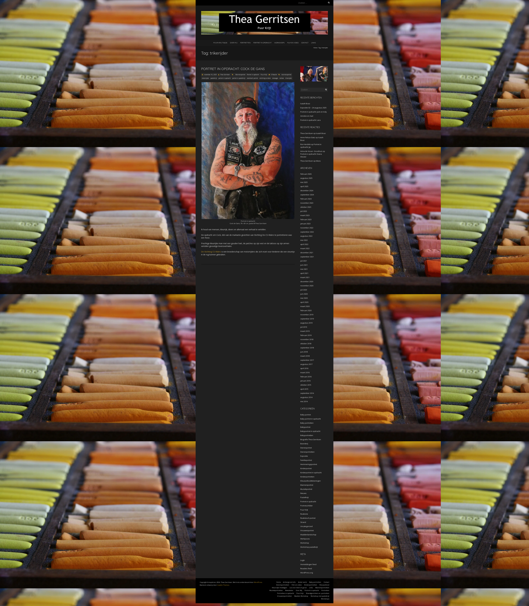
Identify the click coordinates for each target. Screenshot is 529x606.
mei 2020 (304, 298)
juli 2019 (303, 327)
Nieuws (303, 493)
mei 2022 (304, 240)
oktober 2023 (305, 207)
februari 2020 (305, 310)
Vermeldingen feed (308, 564)
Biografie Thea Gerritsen (310, 439)
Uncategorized (306, 526)
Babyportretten (306, 435)
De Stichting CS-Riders (211, 251)
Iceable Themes (223, 585)
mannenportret (286, 75)
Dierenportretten (307, 452)
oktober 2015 (305, 385)
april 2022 (304, 244)
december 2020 (306, 281)
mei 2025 (304, 182)
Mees (318, 161)
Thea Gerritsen (225, 75)
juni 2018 (304, 352)
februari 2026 (305, 174)
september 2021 (307, 256)
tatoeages (275, 78)
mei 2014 (304, 401)
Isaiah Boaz (305, 103)
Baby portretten (307, 423)
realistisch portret (252, 78)
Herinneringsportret (308, 464)
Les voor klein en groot (298, 588)
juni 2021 (304, 265)
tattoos (282, 78)
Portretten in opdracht (285, 593)
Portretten (245, 43)
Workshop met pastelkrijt (320, 596)
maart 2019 (305, 331)
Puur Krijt (264, 75)
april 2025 (304, 186)
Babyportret (305, 427)
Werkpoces (305, 538)
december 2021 (306, 252)
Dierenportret (306, 448)
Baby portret (305, 414)
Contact (304, 43)
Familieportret (306, 460)
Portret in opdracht (262, 43)
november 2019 (306, 314)
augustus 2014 (306, 397)
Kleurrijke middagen (279, 588)
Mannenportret (240, 75)
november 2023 (306, 203)
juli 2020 (303, 290)
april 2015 (304, 389)
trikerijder (288, 78)
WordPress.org (306, 572)
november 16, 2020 (210, 75)
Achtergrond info (289, 582)
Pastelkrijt (304, 497)
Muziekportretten (276, 590)
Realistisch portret (307, 518)
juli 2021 (303, 261)
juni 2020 (304, 294)
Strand (303, 522)
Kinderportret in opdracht (311, 472)
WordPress (258, 582)
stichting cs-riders (265, 78)
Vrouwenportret (307, 530)
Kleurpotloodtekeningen (310, 481)
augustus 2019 (306, 323)
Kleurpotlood (324, 585)
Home (315, 48)
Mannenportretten (322, 588)
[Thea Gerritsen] (264, 12)
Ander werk (302, 582)
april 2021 (304, 273)
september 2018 (307, 347)
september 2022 (307, 232)
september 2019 (307, 318)
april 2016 (304, 368)
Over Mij (233, 43)
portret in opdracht (224, 78)
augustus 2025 (306, 178)
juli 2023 (303, 211)
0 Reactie (274, 75)
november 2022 (306, 227)
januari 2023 (305, 223)
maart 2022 (305, 248)
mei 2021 (304, 269)
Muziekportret (306, 489)
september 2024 (307, 194)
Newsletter (289, 590)
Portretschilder (306, 505)
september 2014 (307, 393)
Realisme (304, 514)
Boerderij (304, 443)
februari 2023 (305, 219)
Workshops (279, 43)
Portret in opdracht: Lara (310, 120)
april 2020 (304, 302)
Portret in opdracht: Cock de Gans (233, 69)
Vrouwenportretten (284, 596)
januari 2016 (305, 381)
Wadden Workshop (301, 596)
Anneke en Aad (306, 116)
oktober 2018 (305, 343)
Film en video (293, 43)
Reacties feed (306, 568)
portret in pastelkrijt (238, 78)
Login (302, 560)
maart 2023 (305, 215)
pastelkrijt (213, 78)
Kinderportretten (307, 476)
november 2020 (306, 285)
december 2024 (306, 190)
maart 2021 (305, 277)
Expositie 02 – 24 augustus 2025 (313, 107)
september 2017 (307, 360)
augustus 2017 (306, 364)
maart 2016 (305, 372)
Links (313, 43)
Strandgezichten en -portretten (317, 593)
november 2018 (306, 339)
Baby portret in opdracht (310, 419)
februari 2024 (305, 199)
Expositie (304, 456)
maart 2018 (305, 356)
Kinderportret (306, 468)
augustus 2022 (306, 236)
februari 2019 (305, 335)
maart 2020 (305, 306)
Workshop (304, 543)
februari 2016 (305, 376)
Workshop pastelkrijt (309, 547)
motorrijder (205, 78)
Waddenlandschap (308, 534)
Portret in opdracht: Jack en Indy (313, 112)
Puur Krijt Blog (220, 43)
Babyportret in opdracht (310, 431)
